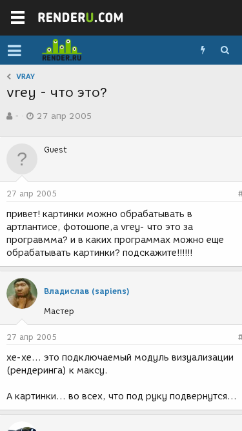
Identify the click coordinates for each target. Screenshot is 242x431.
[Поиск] (225, 50)
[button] (14, 50)
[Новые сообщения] (203, 50)
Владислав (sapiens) (87, 291)
